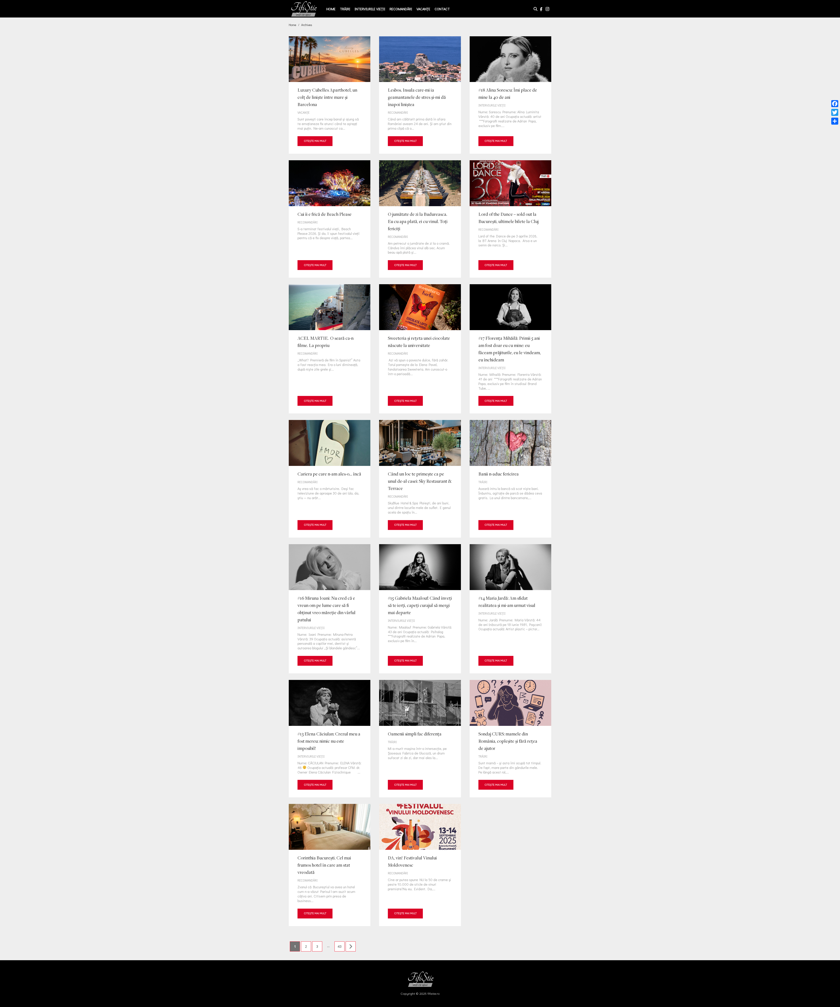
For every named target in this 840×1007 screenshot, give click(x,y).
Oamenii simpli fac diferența (420, 738)
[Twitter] (834, 112)
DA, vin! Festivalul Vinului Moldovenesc (420, 865)
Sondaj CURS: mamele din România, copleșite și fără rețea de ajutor (510, 738)
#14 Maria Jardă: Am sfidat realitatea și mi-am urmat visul (510, 608)
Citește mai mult (315, 141)
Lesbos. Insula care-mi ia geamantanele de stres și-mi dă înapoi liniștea (420, 95)
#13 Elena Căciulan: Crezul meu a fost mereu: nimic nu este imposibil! (329, 738)
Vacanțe (423, 9)
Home (331, 9)
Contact (442, 9)
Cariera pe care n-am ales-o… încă (329, 478)
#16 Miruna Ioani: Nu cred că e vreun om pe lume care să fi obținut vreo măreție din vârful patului (329, 608)
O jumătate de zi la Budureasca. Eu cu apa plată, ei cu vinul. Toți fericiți (420, 219)
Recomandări (401, 9)
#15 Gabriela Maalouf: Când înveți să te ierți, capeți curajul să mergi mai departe (420, 608)
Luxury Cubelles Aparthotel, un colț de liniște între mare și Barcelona (329, 95)
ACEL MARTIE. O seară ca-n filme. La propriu (329, 348)
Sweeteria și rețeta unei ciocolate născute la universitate (420, 348)
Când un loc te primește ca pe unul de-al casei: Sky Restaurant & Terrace (420, 478)
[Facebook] (834, 103)
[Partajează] (834, 121)
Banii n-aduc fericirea (510, 478)
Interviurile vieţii (370, 9)
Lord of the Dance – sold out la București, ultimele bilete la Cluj (510, 219)
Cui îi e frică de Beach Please (329, 219)
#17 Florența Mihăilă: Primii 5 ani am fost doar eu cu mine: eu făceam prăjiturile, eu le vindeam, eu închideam (510, 348)
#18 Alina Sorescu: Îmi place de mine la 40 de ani (510, 95)
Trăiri (345, 9)
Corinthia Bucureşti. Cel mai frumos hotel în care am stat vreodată (329, 865)
